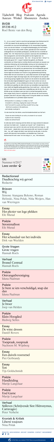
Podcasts (29, 15)
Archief (24, 432)
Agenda (40, 15)
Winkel (17, 18)
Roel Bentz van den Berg (17, 30)
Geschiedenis (15, 432)
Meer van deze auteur (9, 150)
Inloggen (49, 1)
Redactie (5, 432)
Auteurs (6, 18)
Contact (38, 432)
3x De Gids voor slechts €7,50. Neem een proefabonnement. (29, 440)
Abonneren (30, 18)
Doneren (30, 432)
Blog (19, 15)
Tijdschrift (8, 15)
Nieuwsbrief (47, 432)
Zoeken (43, 18)
